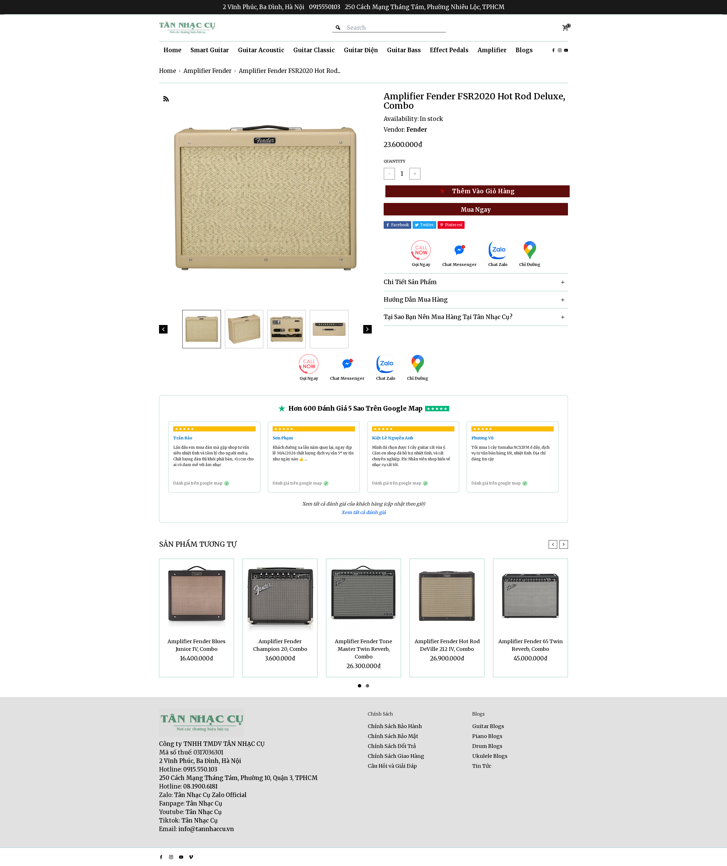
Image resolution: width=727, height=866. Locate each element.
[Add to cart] (476, 191)
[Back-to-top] (714, 854)
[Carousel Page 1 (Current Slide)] (359, 685)
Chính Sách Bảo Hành (395, 726)
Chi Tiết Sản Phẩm (410, 282)
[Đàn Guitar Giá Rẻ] (187, 28)
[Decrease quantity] (389, 174)
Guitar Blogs (488, 726)
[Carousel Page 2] (367, 685)
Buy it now (476, 209)
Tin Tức (481, 766)
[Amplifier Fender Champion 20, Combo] (280, 596)
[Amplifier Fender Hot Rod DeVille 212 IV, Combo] (447, 596)
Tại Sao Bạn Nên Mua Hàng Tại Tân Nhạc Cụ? (448, 316)
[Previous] (163, 329)
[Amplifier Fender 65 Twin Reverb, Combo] (530, 596)
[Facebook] (553, 50)
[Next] (367, 329)
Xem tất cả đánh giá (363, 512)
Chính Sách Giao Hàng (396, 756)
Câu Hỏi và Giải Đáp (392, 766)
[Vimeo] (191, 857)
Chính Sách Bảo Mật (393, 736)
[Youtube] (566, 50)
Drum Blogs (487, 746)
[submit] (338, 27)
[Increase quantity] (415, 174)
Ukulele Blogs (489, 756)
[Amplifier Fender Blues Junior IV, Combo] (196, 596)
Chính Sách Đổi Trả (392, 746)
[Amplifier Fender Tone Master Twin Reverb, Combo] (363, 596)
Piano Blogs (487, 736)
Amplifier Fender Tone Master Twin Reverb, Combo (363, 649)
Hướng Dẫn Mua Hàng (416, 299)
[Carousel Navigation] (558, 544)
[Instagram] (560, 50)
